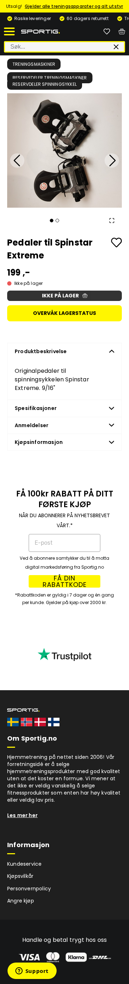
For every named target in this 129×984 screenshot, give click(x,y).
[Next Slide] (112, 160)
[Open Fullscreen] (112, 220)
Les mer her (22, 815)
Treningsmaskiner (34, 64)
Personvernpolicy (29, 888)
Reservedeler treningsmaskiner (50, 78)
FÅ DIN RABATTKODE (65, 581)
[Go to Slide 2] (57, 220)
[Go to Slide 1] (51, 220)
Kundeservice (24, 863)
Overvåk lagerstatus (64, 313)
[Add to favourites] (116, 242)
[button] (64, 150)
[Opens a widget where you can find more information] (32, 971)
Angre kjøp (20, 900)
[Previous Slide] (17, 160)
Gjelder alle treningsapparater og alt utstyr (74, 6)
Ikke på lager (60, 295)
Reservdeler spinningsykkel (45, 84)
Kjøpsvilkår (20, 876)
